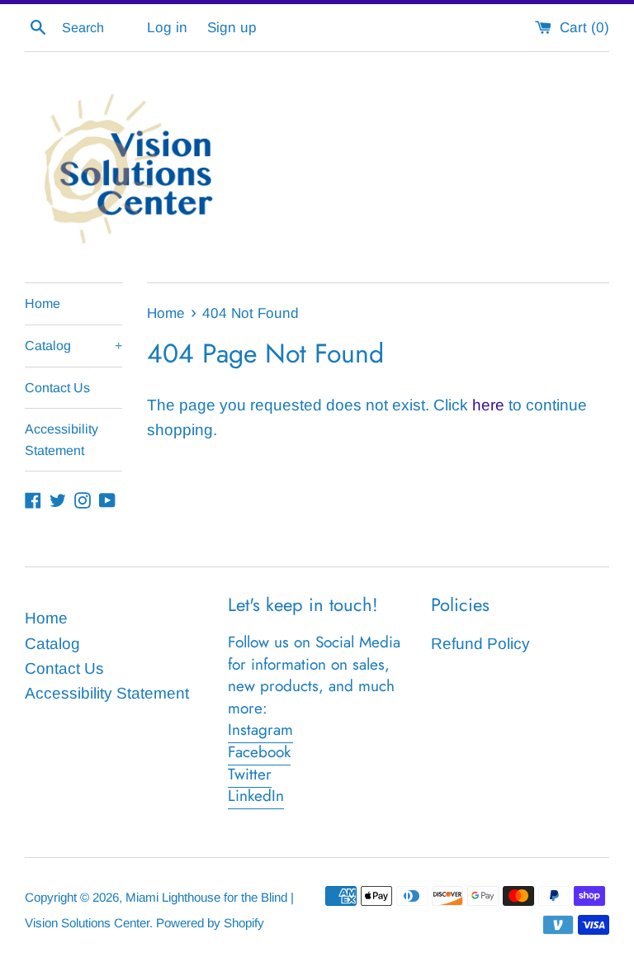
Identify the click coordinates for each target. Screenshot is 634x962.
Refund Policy (480, 643)
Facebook (259, 752)
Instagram (260, 729)
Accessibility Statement (61, 439)
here (488, 405)
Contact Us (57, 388)
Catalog (73, 346)
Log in (167, 28)
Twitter (250, 774)
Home (42, 303)
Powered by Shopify (210, 923)
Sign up (232, 28)
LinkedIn (256, 795)
